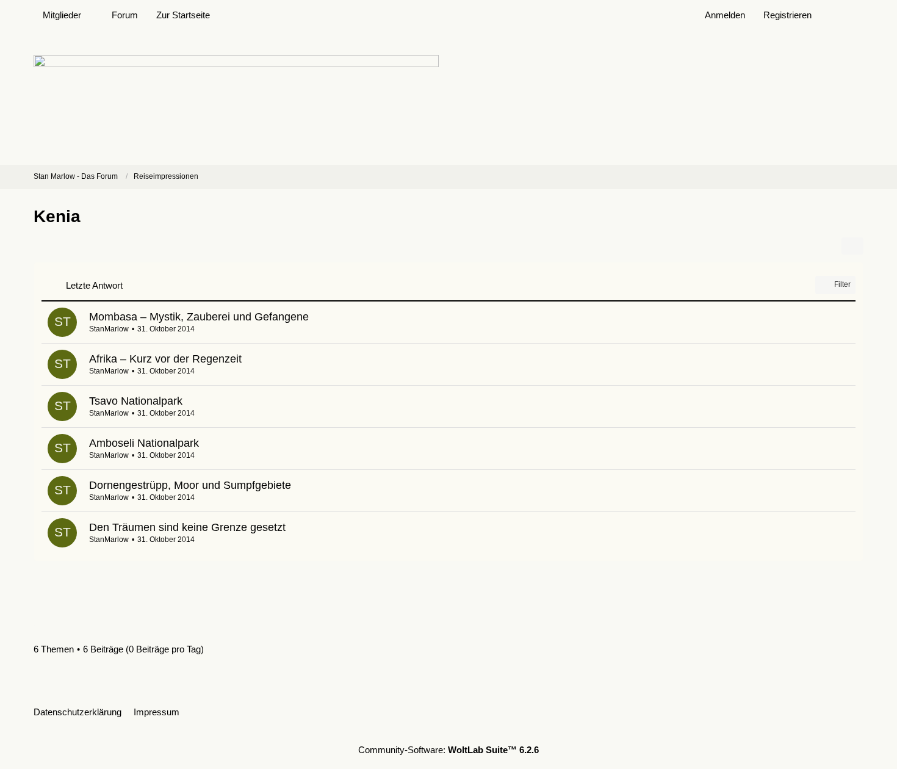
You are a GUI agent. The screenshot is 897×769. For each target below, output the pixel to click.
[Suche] (842, 15)
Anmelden (725, 15)
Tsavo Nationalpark (135, 401)
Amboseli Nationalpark (144, 443)
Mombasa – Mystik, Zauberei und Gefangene (199, 317)
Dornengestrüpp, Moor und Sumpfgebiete (190, 485)
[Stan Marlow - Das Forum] (448, 97)
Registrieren (787, 15)
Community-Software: (448, 750)
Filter (842, 284)
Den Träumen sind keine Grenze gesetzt (187, 527)
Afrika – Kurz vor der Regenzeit (165, 359)
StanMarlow (109, 329)
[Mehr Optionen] (852, 246)
